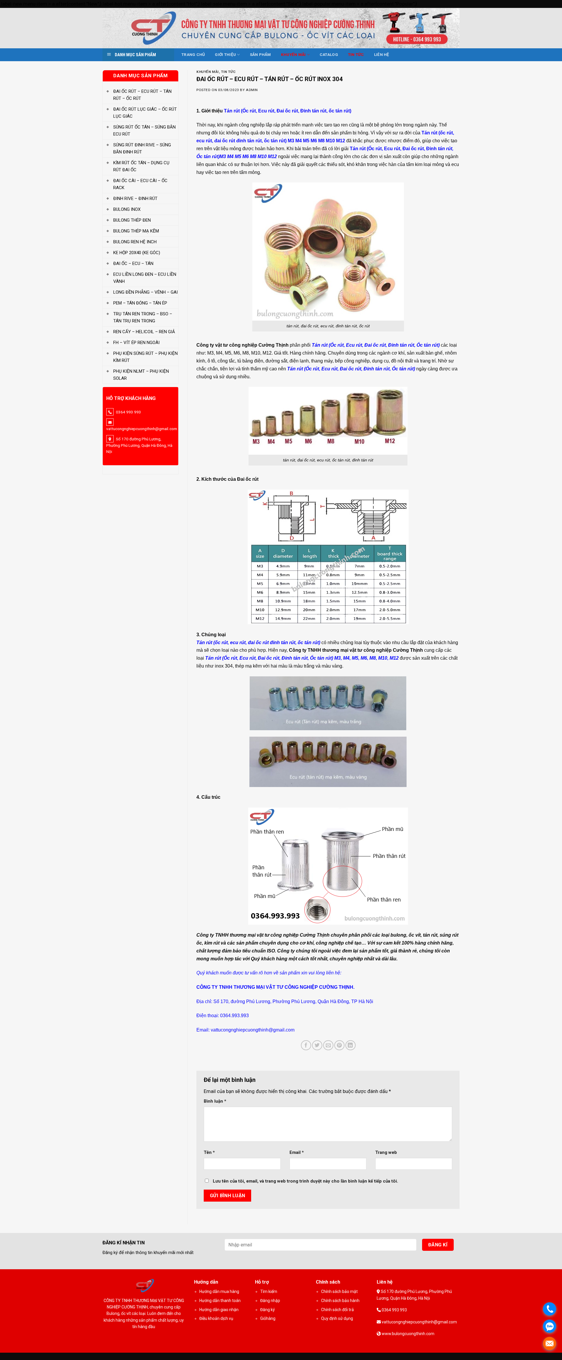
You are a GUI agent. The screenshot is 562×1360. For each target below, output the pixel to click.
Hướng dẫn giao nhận (219, 1309)
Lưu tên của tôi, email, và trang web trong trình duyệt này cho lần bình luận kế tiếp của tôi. (305, 1181)
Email (296, 1152)
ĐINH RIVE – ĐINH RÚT (135, 198)
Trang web (386, 1152)
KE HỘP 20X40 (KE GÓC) (136, 252)
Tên (209, 1152)
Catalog (329, 54)
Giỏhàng (267, 1318)
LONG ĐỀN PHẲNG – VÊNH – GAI (145, 292)
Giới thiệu (225, 54)
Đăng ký (267, 1309)
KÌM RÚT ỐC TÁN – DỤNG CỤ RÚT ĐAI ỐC (141, 166)
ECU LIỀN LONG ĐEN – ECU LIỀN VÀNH (144, 278)
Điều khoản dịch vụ (216, 1318)
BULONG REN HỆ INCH (135, 241)
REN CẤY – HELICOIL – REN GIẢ (144, 331)
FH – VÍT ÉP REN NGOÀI (136, 342)
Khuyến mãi (293, 54)
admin (252, 90)
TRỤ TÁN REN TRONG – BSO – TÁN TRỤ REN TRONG (142, 317)
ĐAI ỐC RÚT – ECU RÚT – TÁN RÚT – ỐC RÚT (142, 95)
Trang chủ (193, 54)
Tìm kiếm (268, 1291)
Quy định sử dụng (337, 1318)
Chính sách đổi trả (337, 1309)
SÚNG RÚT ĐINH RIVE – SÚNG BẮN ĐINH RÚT (142, 148)
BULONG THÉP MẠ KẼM (136, 231)
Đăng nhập (270, 1300)
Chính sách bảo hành (340, 1300)
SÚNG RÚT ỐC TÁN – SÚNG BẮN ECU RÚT (144, 130)
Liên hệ (381, 54)
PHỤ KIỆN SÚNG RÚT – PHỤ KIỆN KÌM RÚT (145, 357)
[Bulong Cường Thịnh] (281, 28)
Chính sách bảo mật (339, 1291)
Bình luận (215, 1101)
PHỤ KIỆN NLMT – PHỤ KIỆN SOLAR (141, 375)
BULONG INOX (126, 209)
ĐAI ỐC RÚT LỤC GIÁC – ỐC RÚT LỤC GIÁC (145, 113)
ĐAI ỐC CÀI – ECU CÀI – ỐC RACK (140, 184)
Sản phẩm (260, 54)
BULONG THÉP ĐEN (132, 220)
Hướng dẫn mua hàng (219, 1291)
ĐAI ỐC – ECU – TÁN (133, 263)
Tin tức (356, 54)
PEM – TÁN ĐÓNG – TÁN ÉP (140, 303)
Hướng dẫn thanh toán (220, 1300)
